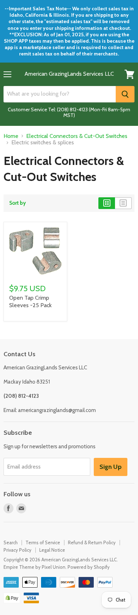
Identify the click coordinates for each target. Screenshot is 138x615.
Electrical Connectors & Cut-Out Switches (76, 136)
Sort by (17, 203)
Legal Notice (52, 550)
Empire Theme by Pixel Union (34, 567)
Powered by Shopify (89, 567)
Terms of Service (42, 542)
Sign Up (110, 467)
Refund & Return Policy (92, 542)
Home (11, 136)
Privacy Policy (17, 550)
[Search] (125, 94)
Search (11, 542)
